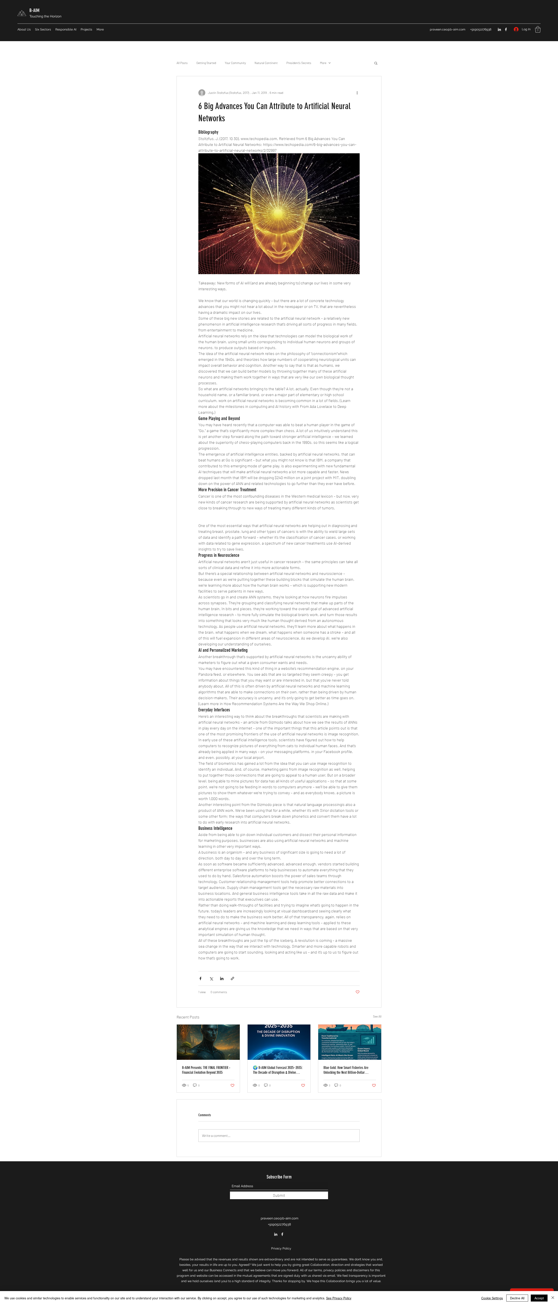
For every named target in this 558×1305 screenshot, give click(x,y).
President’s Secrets (298, 63)
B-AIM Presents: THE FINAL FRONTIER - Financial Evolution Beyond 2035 (206, 1070)
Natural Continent (266, 63)
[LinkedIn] (499, 29)
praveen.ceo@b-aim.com (447, 29)
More (323, 63)
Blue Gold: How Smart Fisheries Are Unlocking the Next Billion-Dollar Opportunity (345, 1070)
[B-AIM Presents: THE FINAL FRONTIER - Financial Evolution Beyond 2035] (208, 1042)
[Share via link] (232, 978)
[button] (538, 29)
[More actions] (357, 92)
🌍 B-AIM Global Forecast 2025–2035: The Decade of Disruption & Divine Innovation (278, 1070)
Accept (539, 1298)
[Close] (552, 1298)
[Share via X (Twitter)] (211, 978)
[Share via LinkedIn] (222, 978)
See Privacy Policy (338, 1298)
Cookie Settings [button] (492, 1298)
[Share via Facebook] (200, 978)
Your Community (235, 63)
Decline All (517, 1298)
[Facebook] (506, 29)
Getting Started (206, 63)
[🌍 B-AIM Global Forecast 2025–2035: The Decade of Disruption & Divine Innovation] (279, 1042)
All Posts (182, 63)
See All (377, 1016)
